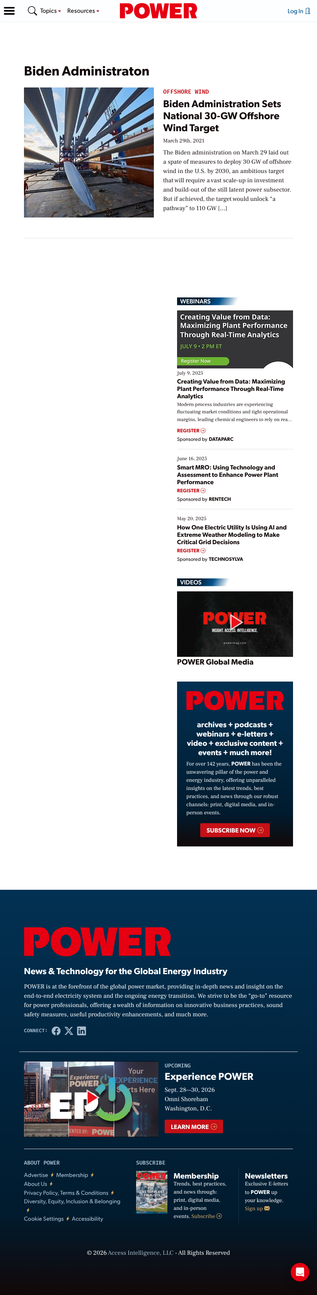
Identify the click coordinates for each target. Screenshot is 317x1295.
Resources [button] (81, 10)
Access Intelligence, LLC (141, 1253)
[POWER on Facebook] (56, 1030)
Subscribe (203, 1216)
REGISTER (189, 430)
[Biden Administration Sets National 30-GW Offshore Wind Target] (89, 151)
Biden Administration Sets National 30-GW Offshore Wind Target (222, 115)
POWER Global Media (215, 661)
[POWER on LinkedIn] (82, 1030)
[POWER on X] (69, 1030)
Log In (296, 11)
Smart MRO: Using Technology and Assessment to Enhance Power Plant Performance (227, 474)
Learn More (190, 1126)
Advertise (36, 1175)
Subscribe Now (231, 830)
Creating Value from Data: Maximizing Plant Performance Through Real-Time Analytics (231, 388)
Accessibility (87, 1218)
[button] (9, 11)
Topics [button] (49, 10)
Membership (72, 1175)
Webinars (195, 301)
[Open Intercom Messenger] (300, 1272)
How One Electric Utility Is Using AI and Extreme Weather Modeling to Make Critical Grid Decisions (232, 534)
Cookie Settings (44, 1218)
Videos (190, 582)
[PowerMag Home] (158, 11)
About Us (35, 1183)
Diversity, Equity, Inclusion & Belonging (72, 1201)
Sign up (254, 1208)
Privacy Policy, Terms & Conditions (66, 1192)
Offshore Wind (186, 92)
